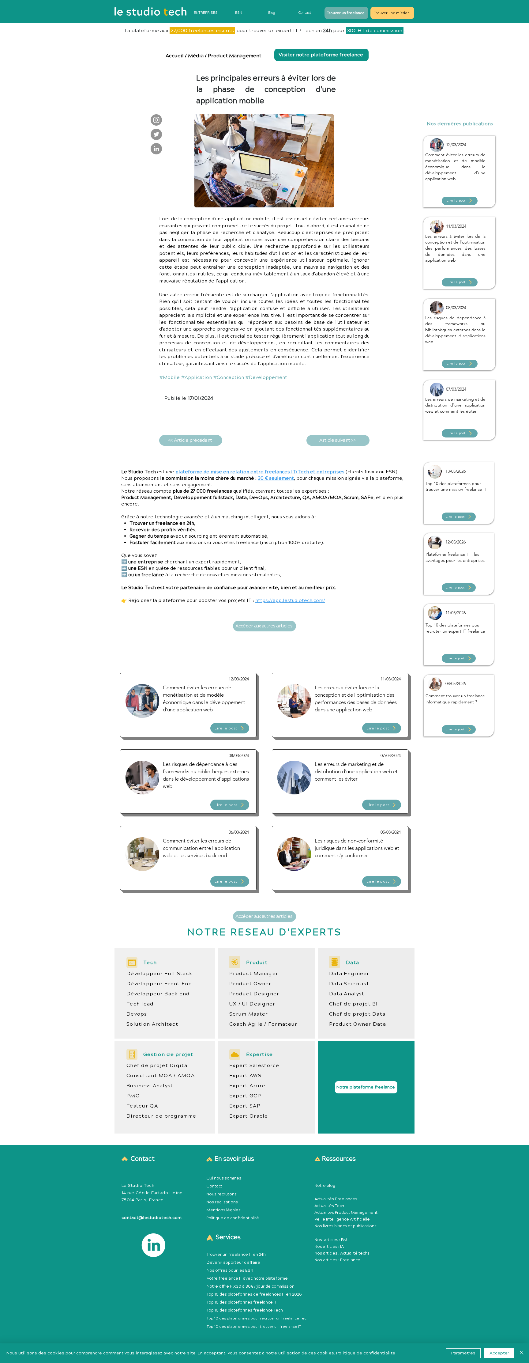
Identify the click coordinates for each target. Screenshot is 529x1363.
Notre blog (324, 1185)
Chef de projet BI (353, 1004)
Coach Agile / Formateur (263, 1024)
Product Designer (254, 993)
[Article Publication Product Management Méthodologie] (460, 165)
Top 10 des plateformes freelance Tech (245, 1310)
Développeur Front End (159, 983)
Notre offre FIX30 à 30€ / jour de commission (251, 1286)
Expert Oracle (248, 1116)
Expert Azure (247, 1085)
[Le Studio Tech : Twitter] (156, 134)
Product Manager (253, 973)
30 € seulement (276, 478)
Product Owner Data (357, 1024)
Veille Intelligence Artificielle (342, 1219)
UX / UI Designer (252, 1004)
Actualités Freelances (335, 1199)
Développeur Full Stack (159, 973)
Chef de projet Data (357, 1014)
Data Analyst (346, 993)
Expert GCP (245, 1095)
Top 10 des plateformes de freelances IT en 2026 (254, 1294)
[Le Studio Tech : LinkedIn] (156, 148)
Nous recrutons (221, 1194)
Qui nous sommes (223, 1178)
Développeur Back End (158, 993)
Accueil (175, 55)
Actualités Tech (329, 1206)
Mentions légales (223, 1210)
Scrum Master (248, 1014)
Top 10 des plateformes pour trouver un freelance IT (254, 1326)
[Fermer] (521, 1353)
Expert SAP (245, 1106)
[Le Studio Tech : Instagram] (156, 120)
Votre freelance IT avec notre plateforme (247, 1278)
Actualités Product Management (345, 1212)
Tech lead (140, 1004)
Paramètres (463, 1353)
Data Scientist (349, 983)
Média (196, 55)
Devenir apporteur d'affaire (233, 1262)
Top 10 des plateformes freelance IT (242, 1302)
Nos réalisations (222, 1202)
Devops (136, 1014)
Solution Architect (152, 1024)
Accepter (499, 1353)
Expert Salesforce (254, 1065)
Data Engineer (349, 973)
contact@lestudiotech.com (152, 1218)
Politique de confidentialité (232, 1218)
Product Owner (250, 983)
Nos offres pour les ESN (230, 1270)
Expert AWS (245, 1075)
